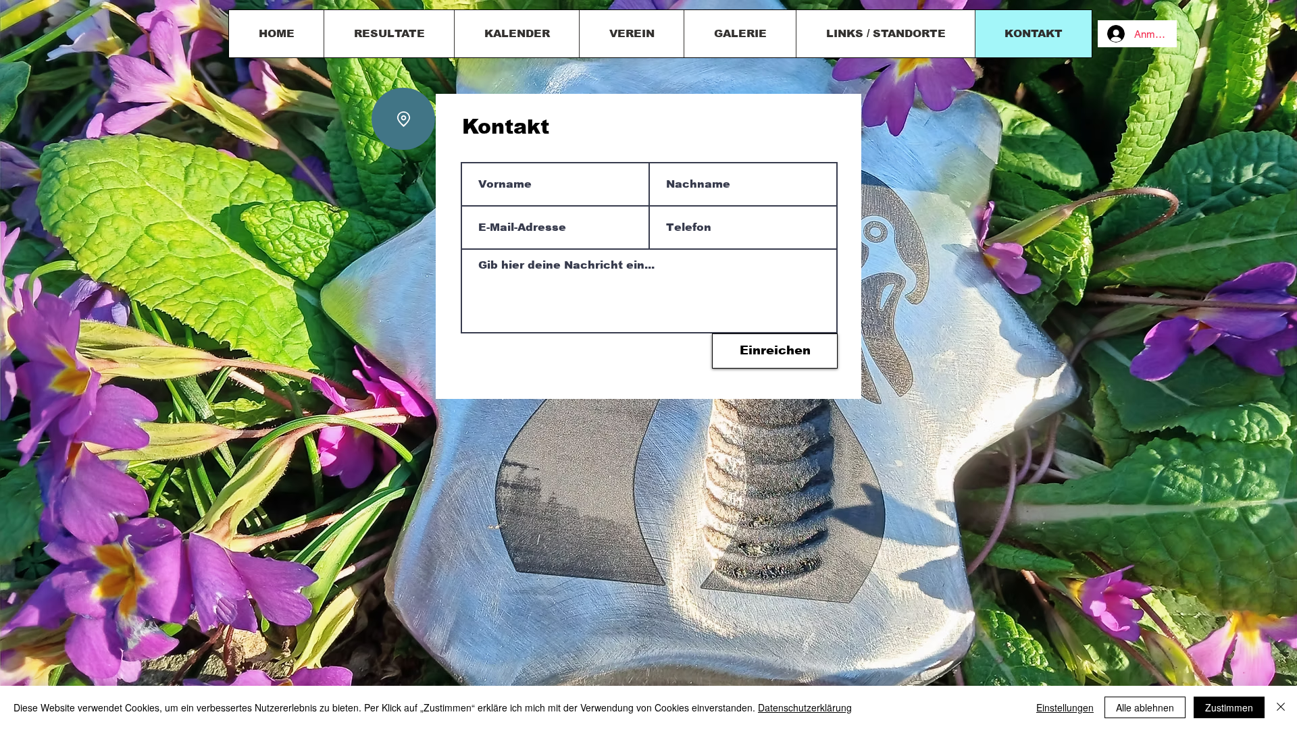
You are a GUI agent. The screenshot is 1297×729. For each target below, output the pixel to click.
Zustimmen (1229, 707)
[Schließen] (1281, 707)
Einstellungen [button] (1065, 707)
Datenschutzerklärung (805, 707)
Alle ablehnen (1145, 707)
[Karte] (403, 119)
